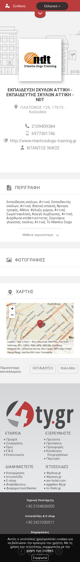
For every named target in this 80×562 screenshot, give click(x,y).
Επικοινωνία (15, 455)
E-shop (11, 481)
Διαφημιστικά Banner (21, 488)
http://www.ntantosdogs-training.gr (43, 140)
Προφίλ (11, 439)
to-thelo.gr (53, 488)
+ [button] (12, 308)
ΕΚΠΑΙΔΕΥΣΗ (43, 368)
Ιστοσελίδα (14, 477)
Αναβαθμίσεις (16, 484)
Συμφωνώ (40, 558)
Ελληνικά (51, 6)
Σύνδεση (19, 6)
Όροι (9, 447)
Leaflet (11, 341)
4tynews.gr (53, 477)
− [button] (12, 315)
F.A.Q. (10, 451)
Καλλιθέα (37, 111)
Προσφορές (55, 447)
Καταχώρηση (15, 473)
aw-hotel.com (56, 481)
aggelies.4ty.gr (56, 484)
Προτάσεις (54, 443)
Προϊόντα (53, 439)
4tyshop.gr (53, 473)
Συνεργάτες (14, 443)
